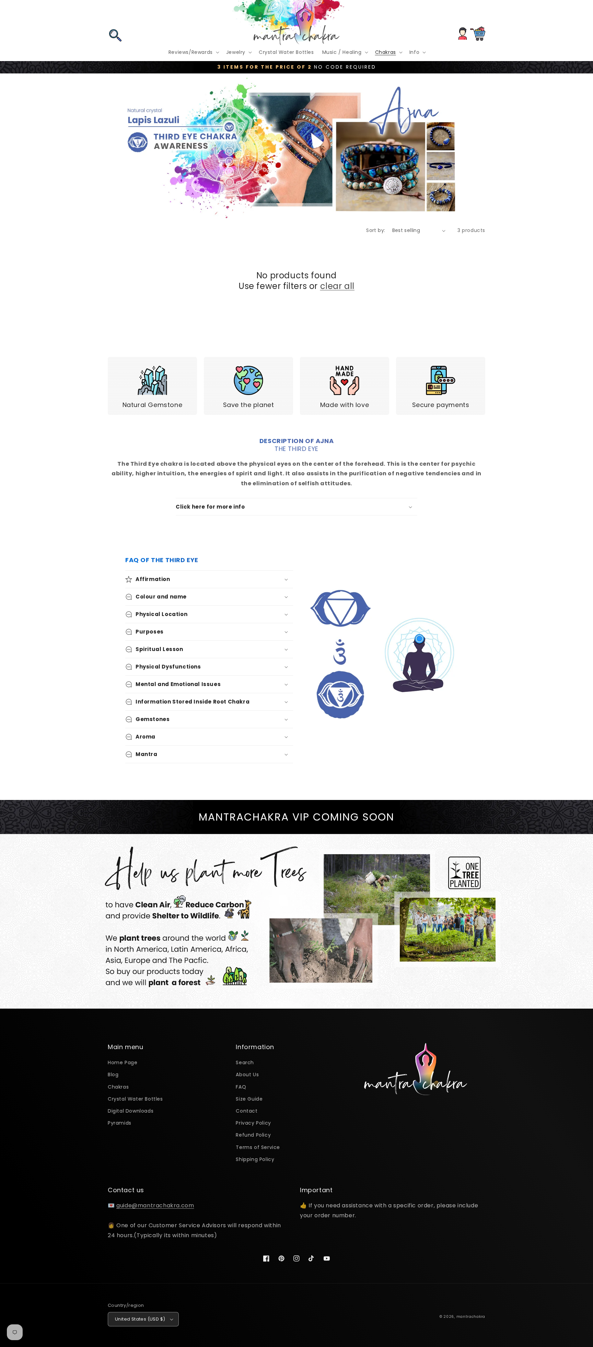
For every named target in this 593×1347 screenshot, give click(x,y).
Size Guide (249, 1098)
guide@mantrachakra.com (155, 1205)
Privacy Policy (253, 1122)
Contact (246, 1110)
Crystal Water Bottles (135, 1098)
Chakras (118, 1086)
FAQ (241, 1086)
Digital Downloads (130, 1110)
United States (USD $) (140, 1319)
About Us (247, 1074)
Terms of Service (258, 1147)
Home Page (122, 1062)
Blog (113, 1074)
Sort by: (375, 230)
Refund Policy (253, 1134)
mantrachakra (470, 1316)
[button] (115, 14)
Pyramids (119, 1122)
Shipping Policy (255, 1159)
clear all (337, 286)
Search (245, 1062)
